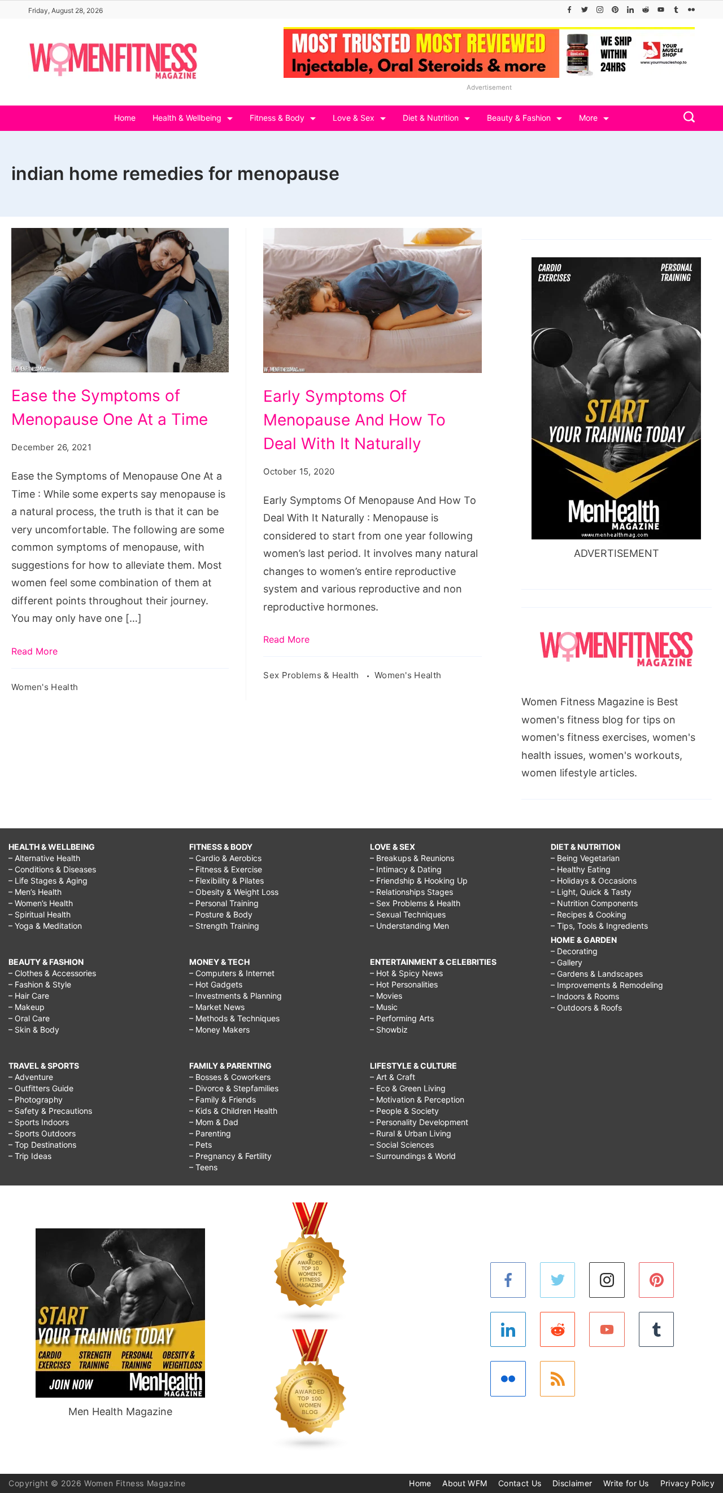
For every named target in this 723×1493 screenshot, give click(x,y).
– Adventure (30, 1077)
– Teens (203, 1167)
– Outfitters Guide (40, 1088)
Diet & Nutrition (431, 117)
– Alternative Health (44, 858)
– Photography (35, 1099)
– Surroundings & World (413, 1156)
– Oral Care (29, 1018)
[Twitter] (584, 9)
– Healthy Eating (581, 869)
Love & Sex (353, 117)
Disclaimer (572, 1483)
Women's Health (44, 687)
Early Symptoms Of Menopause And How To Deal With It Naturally (354, 420)
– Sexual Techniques (408, 914)
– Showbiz (389, 1029)
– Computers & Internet (232, 973)
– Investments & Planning (235, 995)
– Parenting (210, 1133)
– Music (384, 1007)
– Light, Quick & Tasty (591, 892)
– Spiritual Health (39, 914)
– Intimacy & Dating (406, 869)
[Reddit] (645, 9)
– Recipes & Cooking (588, 914)
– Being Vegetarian (585, 858)
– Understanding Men (409, 925)
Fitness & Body (277, 117)
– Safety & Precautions (50, 1111)
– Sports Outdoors (42, 1133)
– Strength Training (224, 925)
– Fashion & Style (39, 984)
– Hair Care (28, 995)
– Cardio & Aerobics (225, 858)
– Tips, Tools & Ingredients (599, 925)
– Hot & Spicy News (406, 973)
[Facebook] (569, 9)
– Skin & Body (33, 1029)
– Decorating (574, 951)
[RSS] (558, 1379)
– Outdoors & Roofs (586, 1007)
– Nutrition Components (594, 903)
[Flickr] (691, 9)
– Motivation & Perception (417, 1099)
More (588, 117)
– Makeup (26, 1007)
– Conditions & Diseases (52, 869)
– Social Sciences (402, 1144)
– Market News (217, 1007)
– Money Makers (219, 1029)
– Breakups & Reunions (412, 858)
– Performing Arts (402, 1018)
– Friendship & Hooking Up (419, 880)
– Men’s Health (35, 892)
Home (125, 117)
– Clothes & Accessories (52, 973)
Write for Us (626, 1483)
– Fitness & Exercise (225, 869)
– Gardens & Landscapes (597, 973)
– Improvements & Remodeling (607, 985)
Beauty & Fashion (519, 117)
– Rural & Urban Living (410, 1133)
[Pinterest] (615, 9)
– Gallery (566, 962)
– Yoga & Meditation (45, 925)
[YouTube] (660, 9)
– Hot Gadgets (215, 984)
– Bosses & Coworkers (230, 1077)
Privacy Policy (687, 1483)
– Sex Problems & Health (415, 903)
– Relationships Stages (411, 892)
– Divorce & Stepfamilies (233, 1088)
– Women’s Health (40, 903)
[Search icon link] (686, 118)
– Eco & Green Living (408, 1088)
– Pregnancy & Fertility (230, 1156)
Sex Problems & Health (312, 675)
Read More (34, 651)
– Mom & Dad (213, 1122)
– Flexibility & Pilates (226, 880)
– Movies (386, 995)
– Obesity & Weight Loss (233, 892)
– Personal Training (224, 903)
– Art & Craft (392, 1077)
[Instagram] (599, 9)
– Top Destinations (42, 1144)
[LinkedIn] (630, 9)
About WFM (464, 1483)
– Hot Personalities (404, 984)
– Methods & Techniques (234, 1018)
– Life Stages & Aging (48, 880)
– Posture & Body (220, 914)
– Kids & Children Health (233, 1111)
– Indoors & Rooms (585, 996)
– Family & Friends (222, 1099)
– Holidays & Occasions (594, 880)
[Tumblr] (676, 9)
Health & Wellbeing (187, 117)
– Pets (200, 1144)
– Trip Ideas (29, 1156)
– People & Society (404, 1111)
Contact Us (519, 1483)
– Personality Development (419, 1122)
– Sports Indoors (38, 1122)
